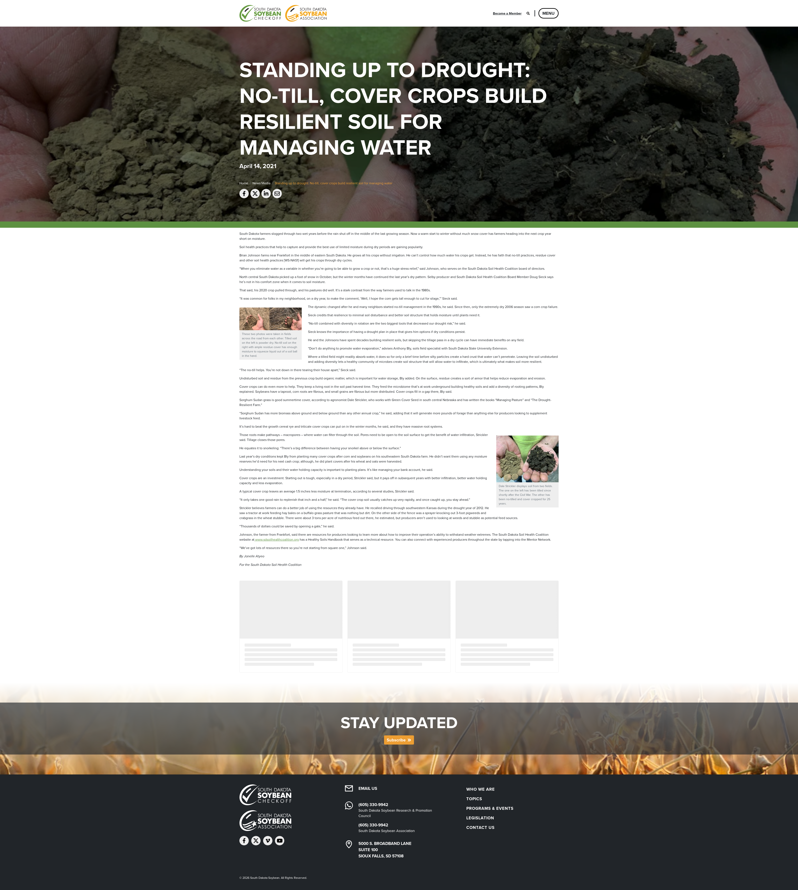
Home (243, 183)
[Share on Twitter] (255, 193)
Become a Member (507, 13)
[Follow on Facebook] (244, 840)
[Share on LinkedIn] (266, 193)
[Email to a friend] (277, 193)
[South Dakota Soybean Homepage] (283, 13)
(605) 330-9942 (373, 804)
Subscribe (396, 740)
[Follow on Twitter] (256, 840)
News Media (261, 183)
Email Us (367, 788)
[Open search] (528, 13)
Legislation (480, 818)
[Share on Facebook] (244, 193)
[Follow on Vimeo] (267, 840)
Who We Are (480, 789)
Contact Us (480, 827)
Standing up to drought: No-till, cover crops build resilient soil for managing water (333, 183)
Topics (474, 799)
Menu (548, 13)
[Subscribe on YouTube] (279, 840)
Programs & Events (490, 808)
